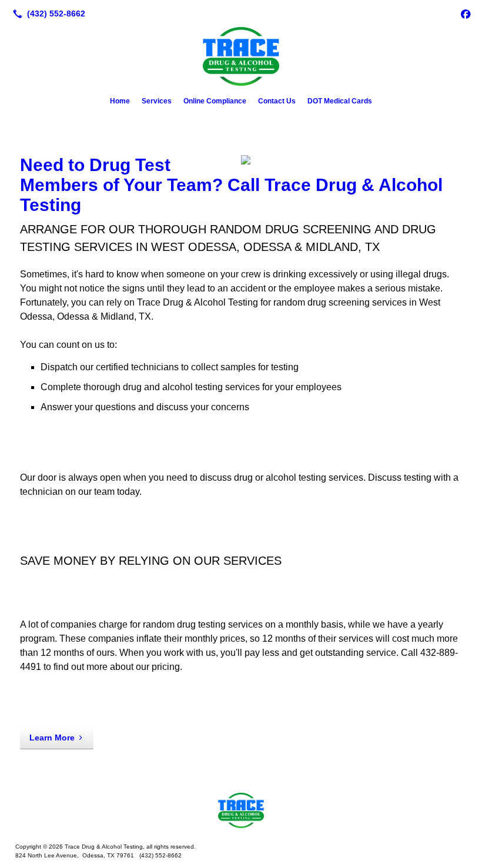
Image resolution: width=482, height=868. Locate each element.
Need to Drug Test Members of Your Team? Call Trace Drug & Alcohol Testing (231, 185)
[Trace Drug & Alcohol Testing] (241, 810)
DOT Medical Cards (339, 101)
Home (120, 101)
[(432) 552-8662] (46, 13)
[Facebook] (465, 13)
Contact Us (277, 101)
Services (157, 101)
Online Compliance (214, 101)
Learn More (52, 737)
